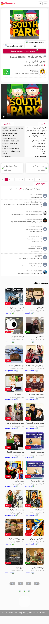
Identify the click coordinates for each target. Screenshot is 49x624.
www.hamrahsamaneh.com (29, 612)
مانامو (20, 189)
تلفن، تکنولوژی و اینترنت (33, 65)
